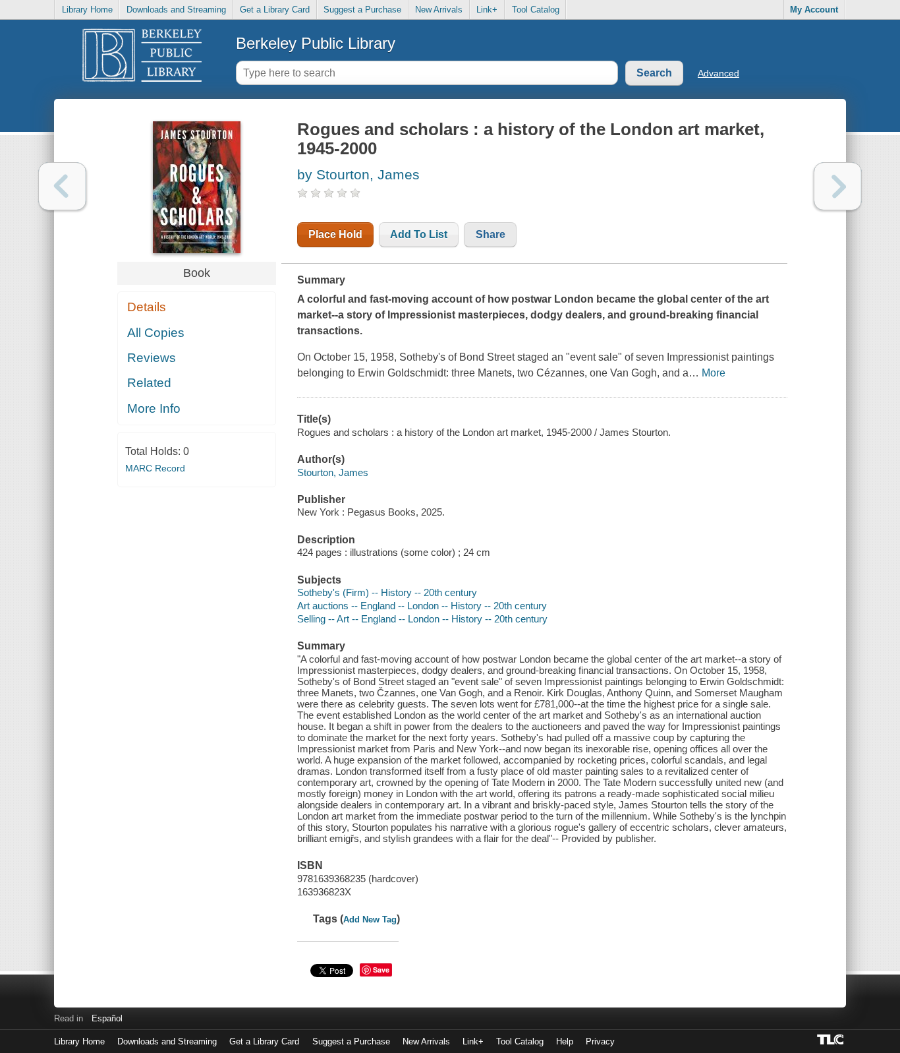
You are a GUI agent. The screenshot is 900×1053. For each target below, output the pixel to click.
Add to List (418, 234)
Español (107, 1018)
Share (490, 234)
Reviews (151, 358)
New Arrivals (439, 10)
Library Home (87, 10)
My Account (814, 10)
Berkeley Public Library (315, 43)
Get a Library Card (275, 10)
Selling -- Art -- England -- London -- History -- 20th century (422, 618)
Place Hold (335, 234)
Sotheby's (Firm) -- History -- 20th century (387, 592)
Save (381, 970)
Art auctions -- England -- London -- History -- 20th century (422, 605)
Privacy (600, 1041)
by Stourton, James (358, 174)
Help (564, 1041)
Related (149, 383)
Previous (62, 186)
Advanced (718, 73)
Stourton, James (332, 472)
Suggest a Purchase (362, 10)
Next (838, 186)
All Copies (155, 333)
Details (146, 307)
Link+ (486, 10)
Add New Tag (370, 919)
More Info (154, 408)
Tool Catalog (535, 10)
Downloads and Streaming (176, 10)
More (713, 372)
